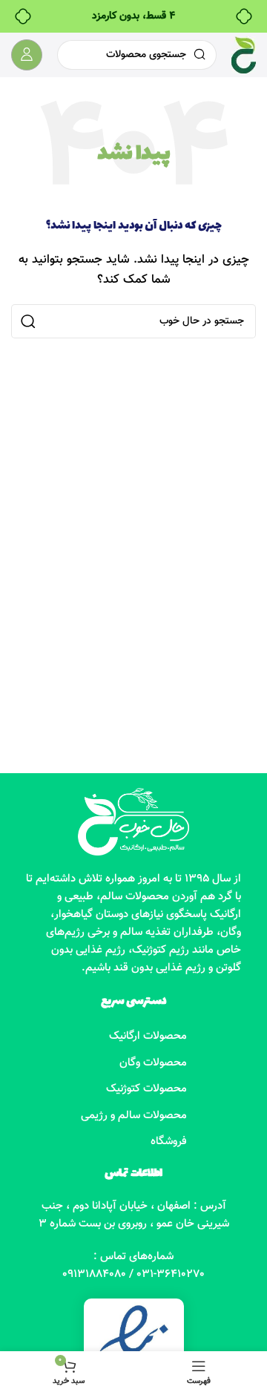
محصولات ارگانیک (148, 1036)
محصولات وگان (153, 1062)
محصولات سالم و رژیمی (134, 1115)
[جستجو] (28, 321)
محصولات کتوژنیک (146, 1088)
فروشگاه (169, 1141)
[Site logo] (243, 55)
